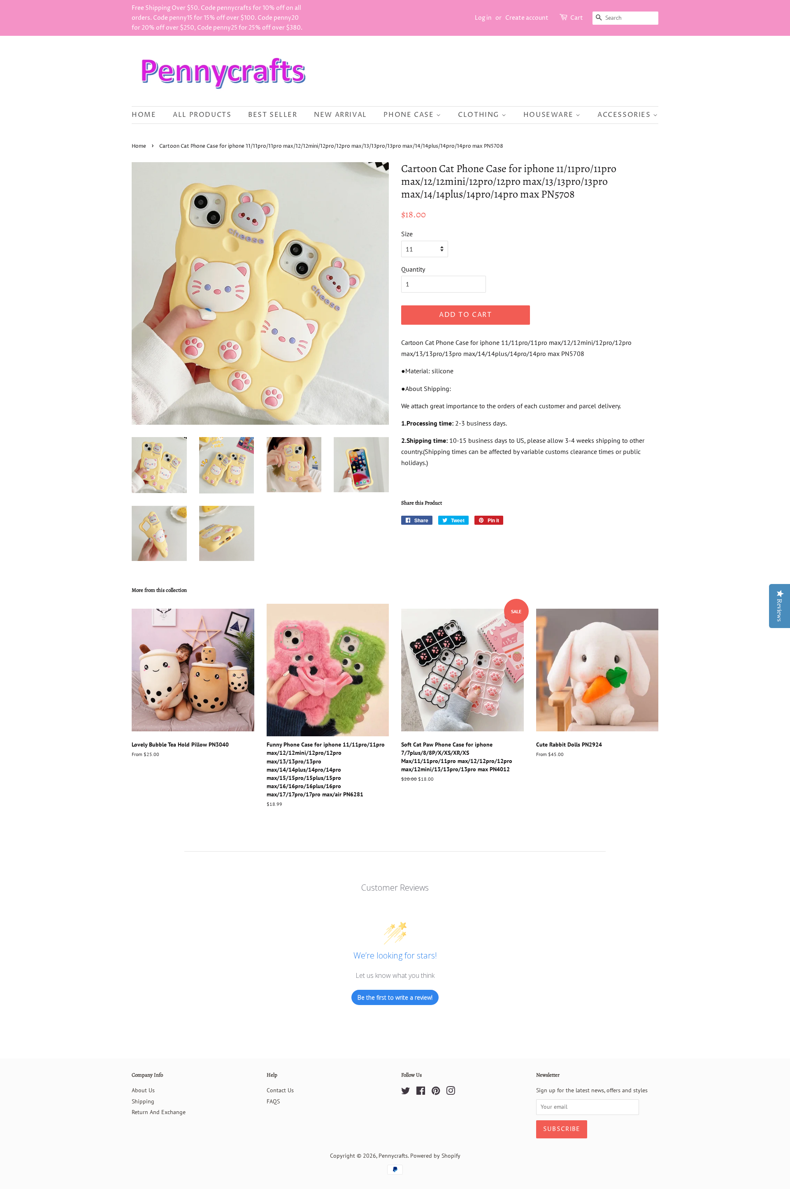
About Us (143, 1090)
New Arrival (340, 114)
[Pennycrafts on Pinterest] (435, 1092)
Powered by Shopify (435, 1155)
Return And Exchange (159, 1112)
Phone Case (409, 114)
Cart (576, 18)
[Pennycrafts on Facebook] (420, 1092)
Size (407, 234)
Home (144, 114)
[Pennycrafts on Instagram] (450, 1092)
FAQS (273, 1101)
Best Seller (272, 114)
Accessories (625, 114)
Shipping (143, 1101)
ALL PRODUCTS (202, 114)
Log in (483, 18)
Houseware (549, 114)
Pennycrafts (393, 1155)
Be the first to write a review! (395, 997)
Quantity (413, 269)
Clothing (479, 114)
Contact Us (280, 1090)
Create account (526, 18)
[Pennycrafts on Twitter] (405, 1092)
